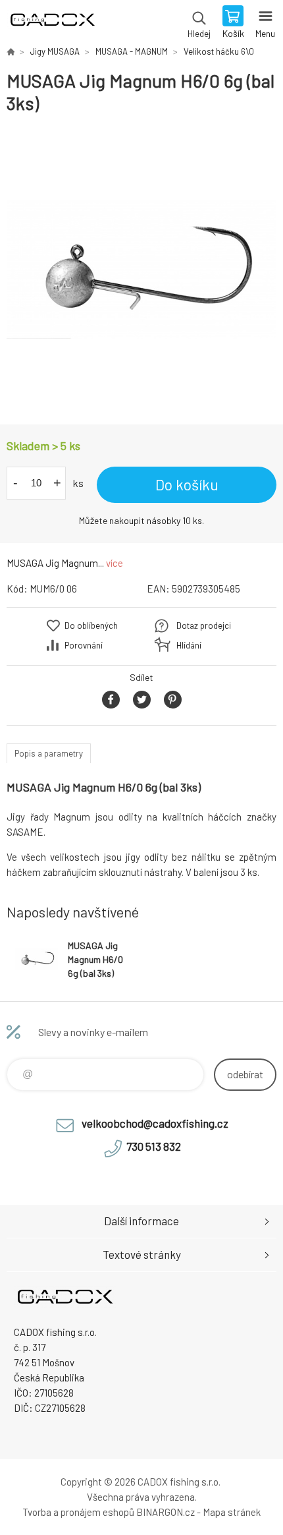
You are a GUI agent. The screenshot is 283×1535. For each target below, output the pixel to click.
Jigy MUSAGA (55, 51)
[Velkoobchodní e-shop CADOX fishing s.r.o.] (10, 51)
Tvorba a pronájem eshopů (78, 1512)
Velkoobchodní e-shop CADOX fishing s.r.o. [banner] (52, 23)
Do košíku (187, 484)
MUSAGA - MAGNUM (131, 51)
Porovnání (83, 645)
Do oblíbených (91, 625)
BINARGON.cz (165, 1512)
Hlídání (188, 645)
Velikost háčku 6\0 (219, 51)
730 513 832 (153, 1146)
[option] (141, 269)
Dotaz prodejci (203, 625)
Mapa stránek (232, 1512)
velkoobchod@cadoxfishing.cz (155, 1123)
